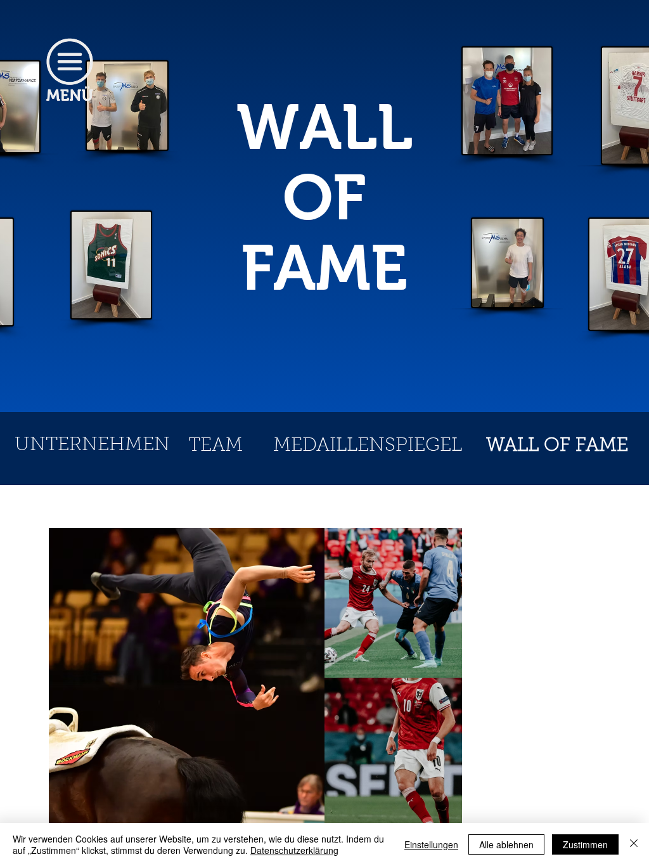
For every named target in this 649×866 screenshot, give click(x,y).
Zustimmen (585, 844)
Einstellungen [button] (431, 844)
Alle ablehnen (506, 844)
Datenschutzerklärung (294, 850)
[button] (69, 69)
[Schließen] (633, 844)
